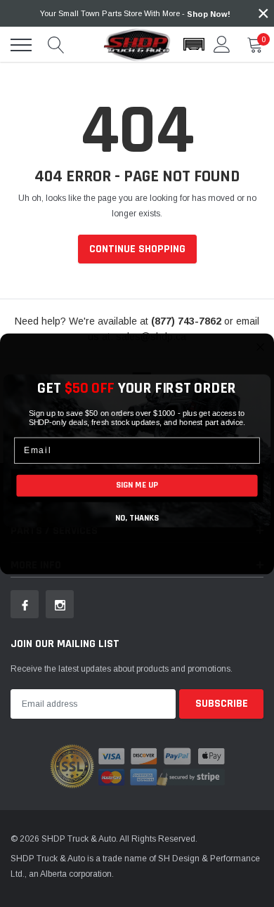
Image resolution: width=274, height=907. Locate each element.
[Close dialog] (260, 347)
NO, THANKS (137, 517)
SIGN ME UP (137, 484)
